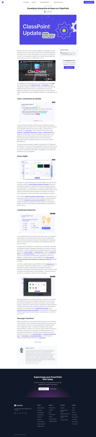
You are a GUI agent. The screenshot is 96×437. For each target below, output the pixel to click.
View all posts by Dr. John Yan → (33, 363)
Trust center (74, 423)
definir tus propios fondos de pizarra (35, 196)
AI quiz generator (40, 414)
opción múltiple (28, 252)
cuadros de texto (47, 132)
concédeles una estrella (41, 308)
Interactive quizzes (40, 407)
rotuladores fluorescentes (30, 132)
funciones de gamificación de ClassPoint (28, 310)
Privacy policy (74, 414)
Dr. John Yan (31, 348)
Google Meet (45, 85)
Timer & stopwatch (40, 421)
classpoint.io (42, 337)
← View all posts (37, 342)
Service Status (74, 421)
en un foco (29, 130)
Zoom (53, 83)
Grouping (39, 419)
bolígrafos (20, 132)
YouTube (50, 416)
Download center (52, 407)
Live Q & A (40, 417)
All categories (26, 2)
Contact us (74, 412)
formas (40, 132)
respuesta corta (39, 252)
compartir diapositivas (36, 336)
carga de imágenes (29, 253)
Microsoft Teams (35, 85)
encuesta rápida (37, 334)
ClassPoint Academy (64, 419)
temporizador (25, 336)
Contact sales (54, 388)
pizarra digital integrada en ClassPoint (39, 184)
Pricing (73, 410)
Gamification (39, 410)
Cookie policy (74, 419)
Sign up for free (43, 388)
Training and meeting (53, 421)
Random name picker (41, 423)
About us (73, 407)
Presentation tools (40, 412)
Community (62, 407)
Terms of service (75, 417)
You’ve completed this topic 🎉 (67, 54)
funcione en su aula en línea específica (34, 200)
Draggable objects (40, 426)
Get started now (88, 2)
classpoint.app (50, 264)
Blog (50, 412)
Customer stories (52, 414)
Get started (51, 410)
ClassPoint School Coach (65, 413)
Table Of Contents (64, 49)
